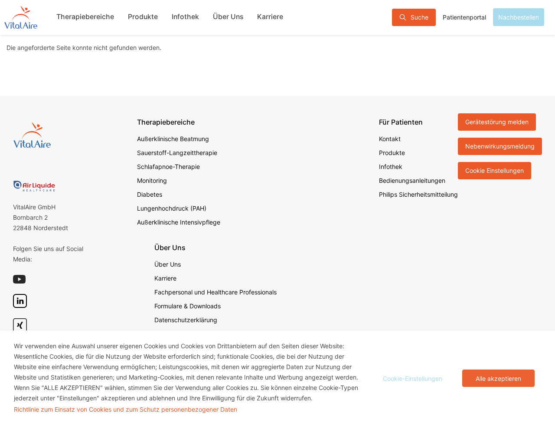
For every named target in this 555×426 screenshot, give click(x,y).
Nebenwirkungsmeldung (500, 146)
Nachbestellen (518, 17)
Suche (419, 17)
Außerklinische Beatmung (173, 138)
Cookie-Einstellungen (412, 378)
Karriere (270, 17)
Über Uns (228, 17)
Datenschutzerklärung (185, 320)
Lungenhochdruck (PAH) (171, 208)
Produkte (143, 17)
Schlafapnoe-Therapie (168, 166)
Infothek (185, 17)
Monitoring (152, 180)
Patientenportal (464, 17)
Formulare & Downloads (187, 306)
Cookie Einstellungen (494, 170)
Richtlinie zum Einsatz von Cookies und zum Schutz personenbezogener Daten (125, 409)
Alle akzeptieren (498, 378)
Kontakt (390, 138)
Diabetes (149, 194)
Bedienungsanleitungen (412, 180)
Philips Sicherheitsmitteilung (418, 194)
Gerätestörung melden (497, 121)
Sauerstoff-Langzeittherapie (177, 152)
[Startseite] (20, 17)
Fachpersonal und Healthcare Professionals (215, 292)
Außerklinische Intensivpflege (178, 222)
